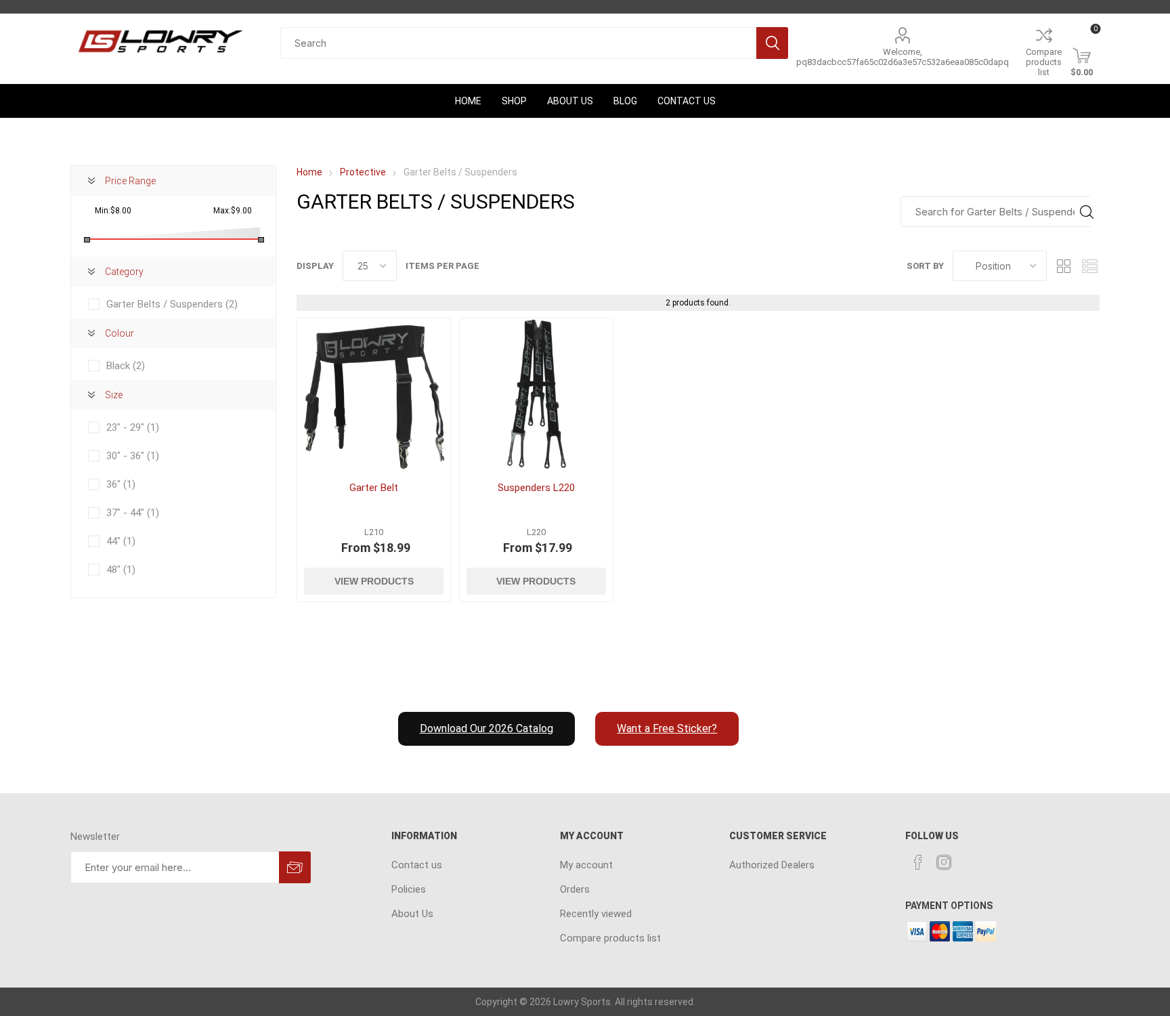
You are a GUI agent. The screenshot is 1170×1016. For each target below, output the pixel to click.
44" (120, 541)
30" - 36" (132, 456)
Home (309, 172)
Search (772, 43)
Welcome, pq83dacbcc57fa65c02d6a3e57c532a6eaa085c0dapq (902, 57)
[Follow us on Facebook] (918, 862)
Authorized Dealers (772, 865)
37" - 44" (132, 513)
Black (125, 366)
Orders (575, 889)
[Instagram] (944, 862)
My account (586, 865)
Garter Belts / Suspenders (172, 304)
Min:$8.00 (113, 210)
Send (295, 867)
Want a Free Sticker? (667, 728)
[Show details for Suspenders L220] (536, 394)
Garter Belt (373, 488)
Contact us (416, 865)
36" (120, 484)
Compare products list (1044, 62)
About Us (412, 914)
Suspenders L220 (536, 488)
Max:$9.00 (232, 210)
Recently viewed (596, 914)
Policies (408, 889)
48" (120, 570)
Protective (363, 172)
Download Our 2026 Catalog (486, 728)
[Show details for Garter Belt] (373, 394)
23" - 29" (132, 427)
